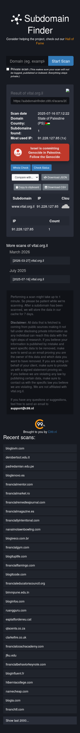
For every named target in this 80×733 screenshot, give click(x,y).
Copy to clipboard (28, 187)
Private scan (40, 72)
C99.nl (52, 432)
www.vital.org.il (23, 206)
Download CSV (56, 187)
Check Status (41, 167)
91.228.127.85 (47, 206)
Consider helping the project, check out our (40, 41)
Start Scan (61, 61)
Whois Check (20, 167)
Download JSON (57, 177)
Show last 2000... (17, 720)
